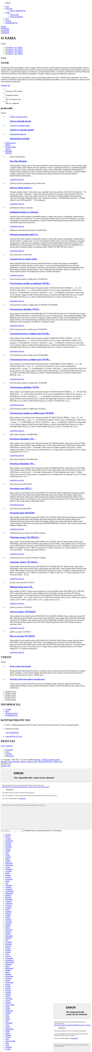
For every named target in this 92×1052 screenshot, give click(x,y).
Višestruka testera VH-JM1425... (25, 537)
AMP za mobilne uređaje (51, 760)
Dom (7, 7)
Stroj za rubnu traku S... (21, 188)
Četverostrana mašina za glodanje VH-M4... (30, 283)
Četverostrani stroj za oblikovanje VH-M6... (30, 333)
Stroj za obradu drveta (17, 11)
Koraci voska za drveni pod (20, 666)
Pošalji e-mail (5, 766)
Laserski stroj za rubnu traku (23, 259)
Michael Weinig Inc (45, 762)
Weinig (23, 762)
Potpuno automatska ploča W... (24, 234)
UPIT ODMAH (6, 746)
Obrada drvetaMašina (10, 144)
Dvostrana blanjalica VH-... (22, 439)
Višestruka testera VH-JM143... (24, 562)
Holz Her (4, 762)
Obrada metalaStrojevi (10, 148)
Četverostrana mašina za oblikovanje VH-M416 (32, 413)
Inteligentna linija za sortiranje (24, 212)
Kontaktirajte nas (11, 23)
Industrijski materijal (19, 138)
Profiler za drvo (32, 762)
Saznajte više (5, 85)
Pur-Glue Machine (18, 161)
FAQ (7, 19)
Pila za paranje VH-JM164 (22, 636)
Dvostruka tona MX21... (21, 488)
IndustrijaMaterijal (8, 152)
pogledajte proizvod (17, 179)
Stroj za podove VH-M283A (23, 611)
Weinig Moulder (14, 762)
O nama (8, 21)
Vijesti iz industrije (16, 17)
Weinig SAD (57, 762)
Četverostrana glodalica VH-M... (25, 309)
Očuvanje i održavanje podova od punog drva (27, 679)
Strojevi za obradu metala (22, 130)
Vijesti (7, 13)
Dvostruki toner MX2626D (22, 513)
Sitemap (38, 760)
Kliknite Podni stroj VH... (22, 587)
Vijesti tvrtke (14, 15)
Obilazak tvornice (11, 713)
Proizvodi (8, 9)
